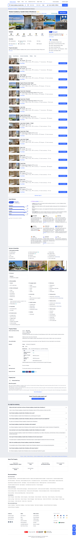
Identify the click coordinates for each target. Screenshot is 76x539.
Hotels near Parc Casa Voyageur (22, 488)
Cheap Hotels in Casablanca (20, 505)
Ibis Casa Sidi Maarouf (44, 480)
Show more (11, 50)
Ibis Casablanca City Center (36, 480)
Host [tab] (35, 56)
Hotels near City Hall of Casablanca (43, 488)
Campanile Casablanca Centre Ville (13, 484)
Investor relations (36, 515)
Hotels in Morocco (30, 456)
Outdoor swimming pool (33, 252)
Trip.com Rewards (36, 517)
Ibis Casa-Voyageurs (40, 484)
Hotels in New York (18, 501)
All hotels (34, 522)
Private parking (32, 253)
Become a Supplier (36, 524)
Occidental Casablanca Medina (58, 478)
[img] (20, 22)
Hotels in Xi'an (24, 501)
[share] (74, 529)
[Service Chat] (74, 533)
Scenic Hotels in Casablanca (29, 505)
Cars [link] (26, 1)
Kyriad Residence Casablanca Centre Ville (14, 482)
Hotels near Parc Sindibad (12, 488)
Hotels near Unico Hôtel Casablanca (32, 490)
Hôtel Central (18, 480)
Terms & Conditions (24, 520)
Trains (23, 1)
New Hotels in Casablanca (39, 505)
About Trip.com (23, 515)
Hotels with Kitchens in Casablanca (13, 507)
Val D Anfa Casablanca (11, 480)
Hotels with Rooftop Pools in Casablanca (50, 505)
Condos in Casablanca (11, 505)
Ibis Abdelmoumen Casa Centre (31, 484)
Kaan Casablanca (22, 484)
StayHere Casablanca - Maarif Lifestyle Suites (56, 480)
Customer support (11, 515)
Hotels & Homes (13, 1)
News (21, 517)
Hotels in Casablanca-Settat (38, 456)
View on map (51, 52)
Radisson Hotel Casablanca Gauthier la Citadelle (37, 478)
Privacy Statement (24, 522)
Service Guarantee (11, 517)
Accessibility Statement (24, 524)
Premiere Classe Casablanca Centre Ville (23, 478)
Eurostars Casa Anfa (49, 478)
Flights (18, 1)
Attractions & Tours (31, 1)
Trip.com (21, 456)
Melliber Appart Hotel (43, 482)
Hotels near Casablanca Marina (55, 490)
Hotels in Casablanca (47, 456)
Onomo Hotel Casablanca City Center (33, 482)
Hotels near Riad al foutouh (21, 490)
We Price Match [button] (55, 13)
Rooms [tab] (10, 56)
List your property (36, 520)
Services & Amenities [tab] (24, 56)
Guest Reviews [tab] (16, 56)
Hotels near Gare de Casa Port (32, 488)
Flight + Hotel (39, 1)
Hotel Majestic (24, 482)
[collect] (74, 526)
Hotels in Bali (29, 501)
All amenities (11, 45)
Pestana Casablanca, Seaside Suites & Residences (22, 12)
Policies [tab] (31, 56)
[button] (44, 1)
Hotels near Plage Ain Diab (12, 490)
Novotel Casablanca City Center (26, 480)
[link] (55, 2)
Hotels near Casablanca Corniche (44, 490)
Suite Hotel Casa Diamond (51, 482)
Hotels (25, 456)
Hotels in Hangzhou (11, 501)
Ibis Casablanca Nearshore (12, 478)
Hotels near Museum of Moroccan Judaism (57, 488)
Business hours (12, 296)
